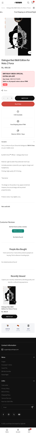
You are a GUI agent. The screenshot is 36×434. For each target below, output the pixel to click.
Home (3, 8)
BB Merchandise (6, 371)
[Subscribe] (32, 407)
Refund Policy (5, 392)
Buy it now (18, 104)
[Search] (28, 2)
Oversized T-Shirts (6, 365)
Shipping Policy (5, 395)
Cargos (3, 361)
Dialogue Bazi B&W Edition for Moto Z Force (9, 308)
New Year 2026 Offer (7, 401)
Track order (4, 385)
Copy (5, 84)
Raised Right (4, 375)
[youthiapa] (18, 2)
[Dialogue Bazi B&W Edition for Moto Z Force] (9, 295)
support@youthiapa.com (11, 349)
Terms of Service (6, 398)
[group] (18, 37)
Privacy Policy (5, 388)
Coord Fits (4, 368)
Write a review (18, 231)
